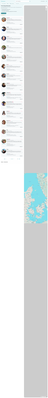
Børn (8, 3)
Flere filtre (17, 3)
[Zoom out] (46, 7)
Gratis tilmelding (3, 13)
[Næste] (19, 159)
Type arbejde (4, 3)
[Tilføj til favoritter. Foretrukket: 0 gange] (21, 92)
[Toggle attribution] (46, 396)
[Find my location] (46, 9)
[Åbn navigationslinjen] (46, 1)
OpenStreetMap (44, 396)
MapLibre (42, 396)
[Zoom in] (46, 6)
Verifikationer (12, 3)
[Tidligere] (5, 159)
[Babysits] (3, 1)
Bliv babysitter (43, 1)
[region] (35, 201)
